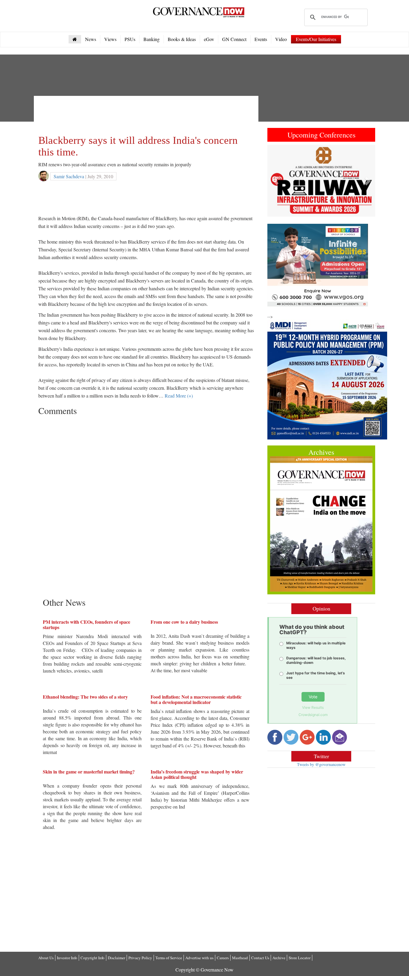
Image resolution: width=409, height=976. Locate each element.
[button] (275, 181)
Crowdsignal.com (313, 714)
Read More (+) (179, 395)
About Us (46, 957)
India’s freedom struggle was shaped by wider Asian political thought (197, 774)
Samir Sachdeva (69, 176)
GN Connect (234, 39)
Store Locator (299, 957)
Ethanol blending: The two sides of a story (85, 696)
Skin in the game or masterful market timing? (89, 771)
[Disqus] (146, 493)
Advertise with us (199, 957)
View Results (313, 707)
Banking (151, 39)
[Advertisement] (147, 113)
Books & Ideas (182, 39)
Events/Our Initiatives (316, 39)
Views (110, 39)
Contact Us (260, 957)
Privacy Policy (140, 957)
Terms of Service (168, 957)
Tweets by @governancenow (321, 764)
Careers (223, 957)
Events (261, 39)
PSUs (130, 39)
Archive (278, 957)
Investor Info (67, 957)
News (90, 39)
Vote (313, 696)
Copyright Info (92, 957)
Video (281, 39)
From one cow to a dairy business (184, 621)
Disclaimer (116, 957)
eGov (209, 39)
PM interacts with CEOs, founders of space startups (86, 624)
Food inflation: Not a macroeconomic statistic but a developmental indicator (196, 699)
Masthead (240, 957)
